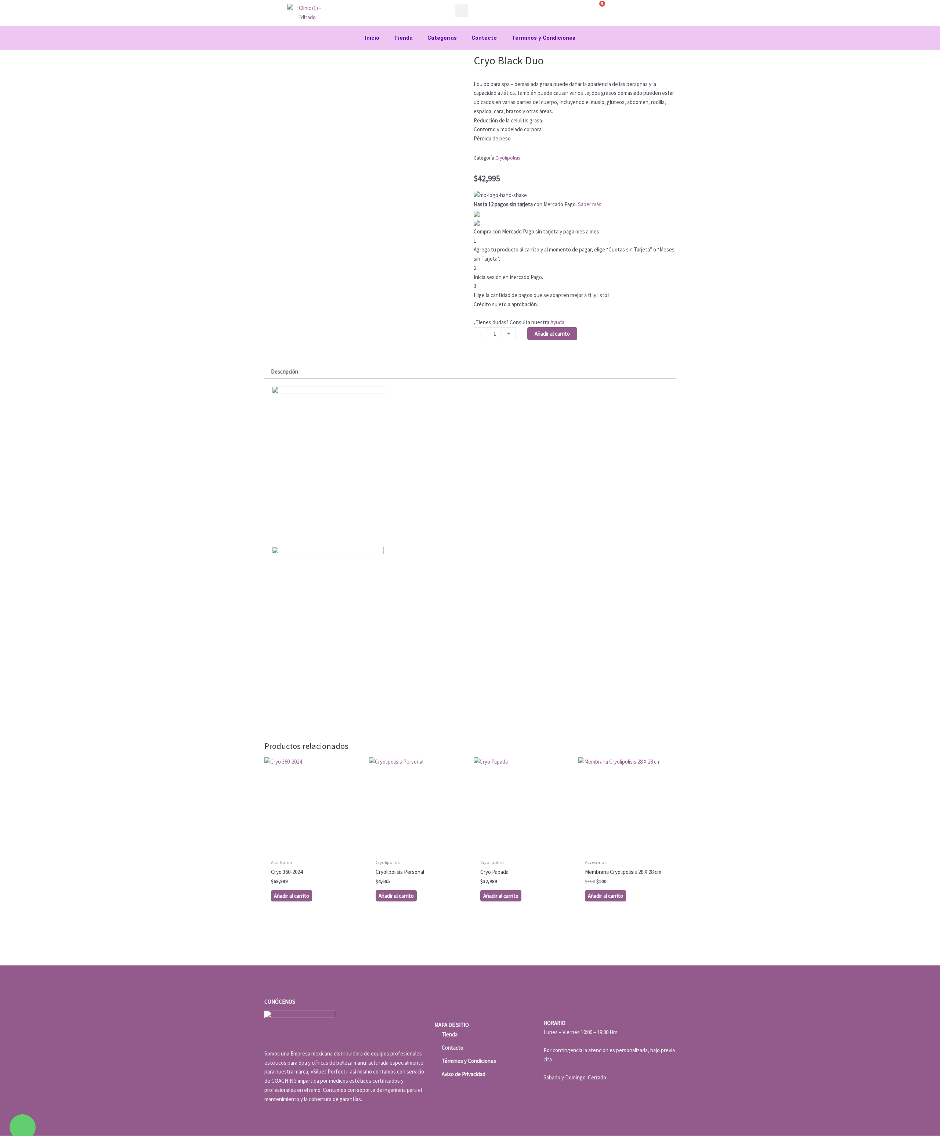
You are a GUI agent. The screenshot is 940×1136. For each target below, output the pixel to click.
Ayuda (557, 322)
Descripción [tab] (284, 371)
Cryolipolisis (507, 158)
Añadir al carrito (552, 333)
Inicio (372, 38)
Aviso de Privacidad (463, 1074)
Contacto (484, 38)
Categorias (442, 38)
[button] (461, 10)
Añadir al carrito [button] (291, 895)
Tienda (403, 38)
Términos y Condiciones (543, 38)
